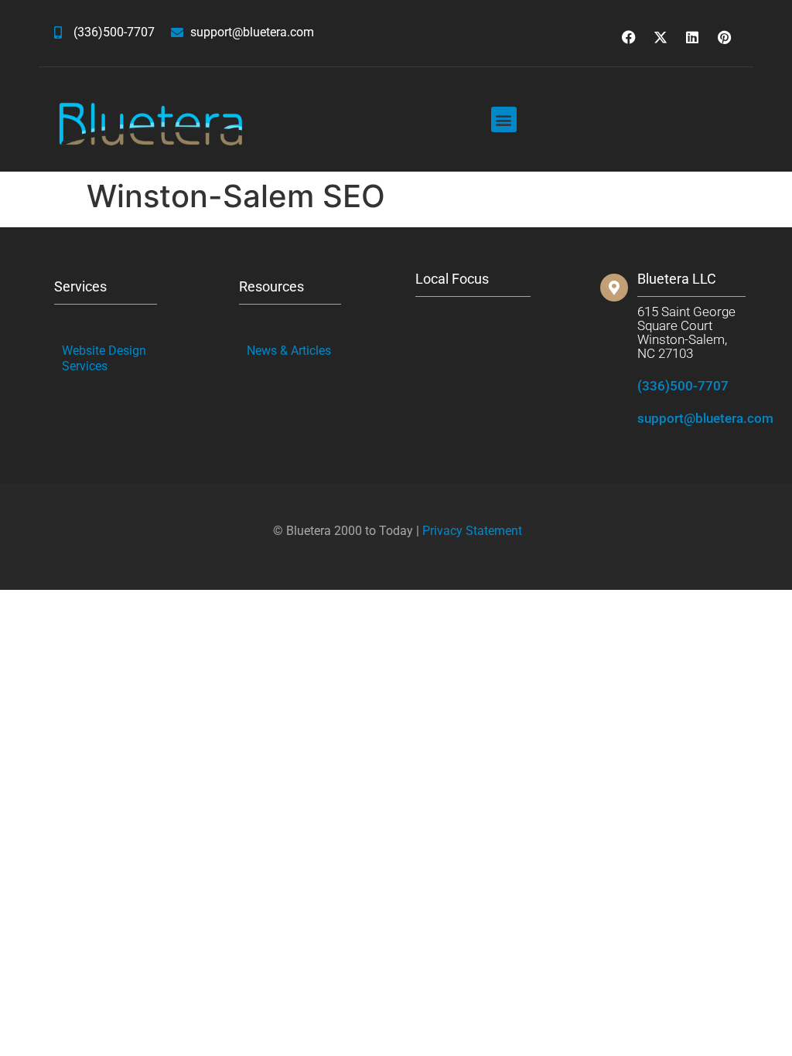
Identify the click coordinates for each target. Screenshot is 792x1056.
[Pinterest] (724, 37)
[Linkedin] (692, 37)
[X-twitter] (660, 37)
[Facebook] (629, 37)
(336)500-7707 (683, 385)
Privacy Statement (472, 530)
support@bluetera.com (705, 418)
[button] (504, 119)
